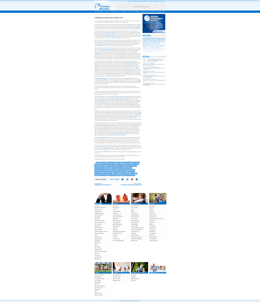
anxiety (100, 129)
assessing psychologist (101, 78)
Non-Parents (115, 229)
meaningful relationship (149, 38)
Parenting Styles (152, 231)
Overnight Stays (152, 226)
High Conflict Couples (117, 220)
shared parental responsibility (116, 133)
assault (145, 41)
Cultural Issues (160, 11)
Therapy (137, 11)
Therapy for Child (116, 276)
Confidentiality (97, 216)
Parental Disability (134, 226)
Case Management (98, 211)
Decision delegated (116, 211)
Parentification (152, 229)
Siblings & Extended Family (147, 11)
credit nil (163, 48)
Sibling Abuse (133, 276)
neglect (145, 40)
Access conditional (134, 205)
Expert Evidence (98, 226)
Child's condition (98, 280)
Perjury (96, 235)
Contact (162, 1)
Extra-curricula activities (117, 216)
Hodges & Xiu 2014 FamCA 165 (103, 185)
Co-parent (115, 209)
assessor (106, 127)
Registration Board (124, 173)
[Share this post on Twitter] (127, 179)
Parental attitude (134, 224)
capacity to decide (103, 137)
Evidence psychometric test (100, 222)
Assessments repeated (99, 275)
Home (128, 1)
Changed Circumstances (99, 213)
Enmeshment (151, 222)
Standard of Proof (98, 249)
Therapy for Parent (116, 280)
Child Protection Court (99, 215)
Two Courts (97, 253)
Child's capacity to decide (99, 278)
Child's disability (98, 282)
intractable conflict (108, 22)
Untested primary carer (153, 240)
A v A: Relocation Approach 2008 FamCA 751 (155, 59)
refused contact (99, 173)
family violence (137, 113)
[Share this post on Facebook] (123, 179)
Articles (152, 1)
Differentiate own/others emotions (156, 218)
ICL (110, 48)
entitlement (116, 81)
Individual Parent (115, 11)
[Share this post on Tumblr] (137, 179)
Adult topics (151, 207)
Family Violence (116, 218)
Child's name (97, 284)
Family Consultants (98, 229)
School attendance (152, 233)
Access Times (115, 205)
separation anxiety (148, 47)
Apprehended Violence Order (100, 207)
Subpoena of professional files (100, 251)
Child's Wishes (97, 289)
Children (130, 11)
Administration (99, 11)
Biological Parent (116, 207)
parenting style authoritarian (110, 35)
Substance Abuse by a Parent (136, 237)
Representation (98, 240)
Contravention (97, 218)
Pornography (133, 233)
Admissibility (97, 205)
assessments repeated (100, 166)
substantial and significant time (156, 40)
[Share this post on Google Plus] (132, 179)
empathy (139, 81)
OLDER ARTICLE (98, 183)
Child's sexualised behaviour (100, 286)
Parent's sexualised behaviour (137, 229)
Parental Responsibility (117, 233)
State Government (155, 51)
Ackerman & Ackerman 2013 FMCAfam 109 (151, 67)
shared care (150, 39)
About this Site (135, 1)
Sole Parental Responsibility (118, 240)
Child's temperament (99, 287)
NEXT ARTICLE (137, 183)
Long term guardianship (99, 233)
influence (102, 100)
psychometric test (130, 78)
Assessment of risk (98, 209)
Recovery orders (98, 237)
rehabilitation (131, 171)
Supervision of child (153, 237)
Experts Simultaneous (99, 227)
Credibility (133, 211)
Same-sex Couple (116, 238)
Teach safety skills (152, 238)
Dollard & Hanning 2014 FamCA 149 (131, 185)
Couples (107, 11)
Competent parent (152, 216)
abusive (96, 149)
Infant (96, 291)
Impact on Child (134, 218)
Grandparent (133, 275)
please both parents (111, 32)
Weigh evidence (98, 258)
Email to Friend (114, 179)
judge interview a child (108, 49)
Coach (132, 209)
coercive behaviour (112, 175)
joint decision (146, 43)
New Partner (115, 227)
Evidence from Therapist (99, 220)
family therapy (106, 151)
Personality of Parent (135, 231)
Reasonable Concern (135, 235)
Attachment (151, 211)
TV (155, 53)
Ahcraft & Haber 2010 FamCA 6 (149, 71)
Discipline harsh (152, 220)
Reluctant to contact (99, 295)
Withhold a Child (134, 240)
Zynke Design (138, 300)
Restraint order (97, 242)
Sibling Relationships (135, 278)
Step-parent (133, 280)
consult (129, 70)
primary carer (118, 164)
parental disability (159, 46)
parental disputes (108, 173)
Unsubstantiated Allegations (136, 238)
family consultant (120, 97)
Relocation (115, 237)
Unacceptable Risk (98, 257)
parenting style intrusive (150, 50)
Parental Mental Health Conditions (137, 227)
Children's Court (160, 49)
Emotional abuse (134, 213)
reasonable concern (154, 48)
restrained (129, 116)
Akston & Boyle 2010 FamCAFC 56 (149, 79)
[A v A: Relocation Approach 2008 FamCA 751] (144, 61)
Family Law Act (153, 45)
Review (96, 244)
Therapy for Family (116, 278)
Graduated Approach (135, 215)
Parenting (124, 11)
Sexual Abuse (151, 235)
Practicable (115, 235)
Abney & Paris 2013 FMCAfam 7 (149, 63)
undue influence (111, 99)
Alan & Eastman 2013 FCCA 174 (149, 83)
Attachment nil (152, 213)
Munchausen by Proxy (135, 220)
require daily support (149, 49)
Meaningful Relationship (117, 224)
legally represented (148, 53)
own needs (100, 44)
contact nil (97, 45)
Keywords (157, 1)
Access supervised (134, 207)
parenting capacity (159, 39)
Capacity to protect (153, 215)
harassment (128, 132)
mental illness (154, 42)
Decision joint (115, 213)
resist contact (103, 175)
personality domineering (107, 148)
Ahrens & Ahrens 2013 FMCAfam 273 (150, 75)
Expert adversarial (98, 224)
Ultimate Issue (97, 255)
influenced (116, 173)
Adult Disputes (152, 205)
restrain (125, 171)
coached (131, 104)
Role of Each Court (98, 248)
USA (158, 53)
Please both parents (98, 293)
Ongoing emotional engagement (119, 231)
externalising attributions (131, 63)
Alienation (108, 14)
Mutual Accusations (116, 226)
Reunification (97, 246)
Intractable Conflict (116, 222)
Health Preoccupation (135, 216)
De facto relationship (117, 215)
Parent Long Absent (135, 222)
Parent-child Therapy (117, 275)
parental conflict (130, 26)
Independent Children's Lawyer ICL (101, 231)
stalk (119, 175)
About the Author (144, 1)
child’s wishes (135, 164)
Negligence (151, 224)
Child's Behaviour (98, 276)
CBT (163, 51)
